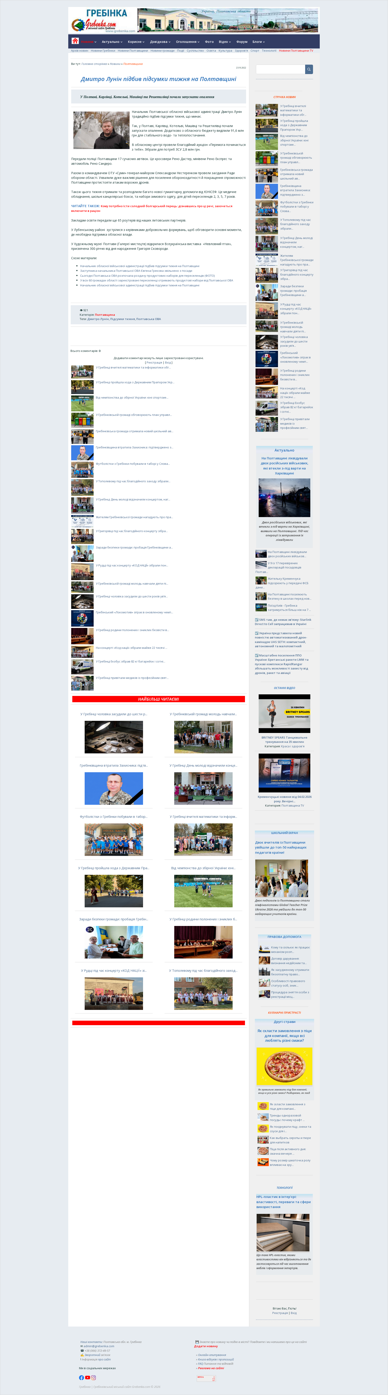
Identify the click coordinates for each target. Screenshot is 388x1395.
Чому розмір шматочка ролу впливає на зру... (290, 1162)
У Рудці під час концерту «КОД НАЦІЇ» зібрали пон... (132, 565)
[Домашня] (73, 42)
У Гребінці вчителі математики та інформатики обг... (133, 367)
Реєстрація (154, 362)
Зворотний (92, 1355)
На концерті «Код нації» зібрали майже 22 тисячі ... (131, 648)
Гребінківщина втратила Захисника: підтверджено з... (134, 447)
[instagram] (93, 1379)
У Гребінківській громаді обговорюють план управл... (134, 415)
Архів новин (79, 50)
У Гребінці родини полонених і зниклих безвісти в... (132, 630)
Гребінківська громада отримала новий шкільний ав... (134, 431)
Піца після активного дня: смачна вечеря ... (288, 1151)
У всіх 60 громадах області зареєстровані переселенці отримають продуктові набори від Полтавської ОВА (156, 280)
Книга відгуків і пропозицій (216, 1359)
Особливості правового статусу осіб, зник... (288, 983)
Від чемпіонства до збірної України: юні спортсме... (132, 397)
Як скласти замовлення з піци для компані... (287, 1106)
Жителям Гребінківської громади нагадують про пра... (134, 517)
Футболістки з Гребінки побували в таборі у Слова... (133, 464)
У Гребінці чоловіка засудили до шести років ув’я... (132, 596)
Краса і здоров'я (292, 746)
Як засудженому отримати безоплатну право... (290, 972)
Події (180, 50)
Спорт (255, 50)
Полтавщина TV (293, 805)
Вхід (168, 362)
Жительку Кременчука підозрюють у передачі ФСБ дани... (282, 583)
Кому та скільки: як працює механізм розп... (290, 949)
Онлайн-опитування (212, 1355)
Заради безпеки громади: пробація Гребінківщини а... (134, 547)
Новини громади (162, 50)
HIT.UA (201, 1377)
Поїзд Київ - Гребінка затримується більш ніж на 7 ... (289, 607)
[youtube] (88, 1379)
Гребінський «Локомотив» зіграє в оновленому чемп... (134, 612)
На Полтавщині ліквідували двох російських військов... (287, 554)
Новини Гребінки (103, 50)
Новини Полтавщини (133, 50)
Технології (269, 50)
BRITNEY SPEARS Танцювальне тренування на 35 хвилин (284, 739)
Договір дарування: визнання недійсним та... (289, 960)
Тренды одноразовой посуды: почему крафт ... (287, 1117)
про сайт (104, 1359)
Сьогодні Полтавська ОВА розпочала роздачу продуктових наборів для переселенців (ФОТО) (147, 276)
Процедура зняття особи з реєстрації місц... (290, 994)
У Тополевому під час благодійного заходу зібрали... (133, 481)
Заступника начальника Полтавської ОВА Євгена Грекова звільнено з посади (136, 271)
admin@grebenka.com (99, 1346)
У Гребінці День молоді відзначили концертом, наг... (133, 499)
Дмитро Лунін (98, 319)
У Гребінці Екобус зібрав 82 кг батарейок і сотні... (130, 661)
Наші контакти (91, 1342)
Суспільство (195, 50)
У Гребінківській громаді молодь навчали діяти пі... (132, 583)
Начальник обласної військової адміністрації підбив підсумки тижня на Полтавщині (139, 266)
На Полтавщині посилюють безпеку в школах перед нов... (289, 596)
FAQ (200, 1364)
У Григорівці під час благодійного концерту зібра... (132, 531)
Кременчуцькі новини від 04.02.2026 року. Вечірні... (284, 799)
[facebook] (82, 1379)
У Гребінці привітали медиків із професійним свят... (132, 678)
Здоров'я (241, 50)
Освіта (211, 50)
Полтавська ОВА (148, 319)
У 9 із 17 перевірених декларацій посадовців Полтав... (278, 567)
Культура (225, 50)
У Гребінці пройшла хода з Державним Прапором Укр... (135, 382)
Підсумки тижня (122, 319)
